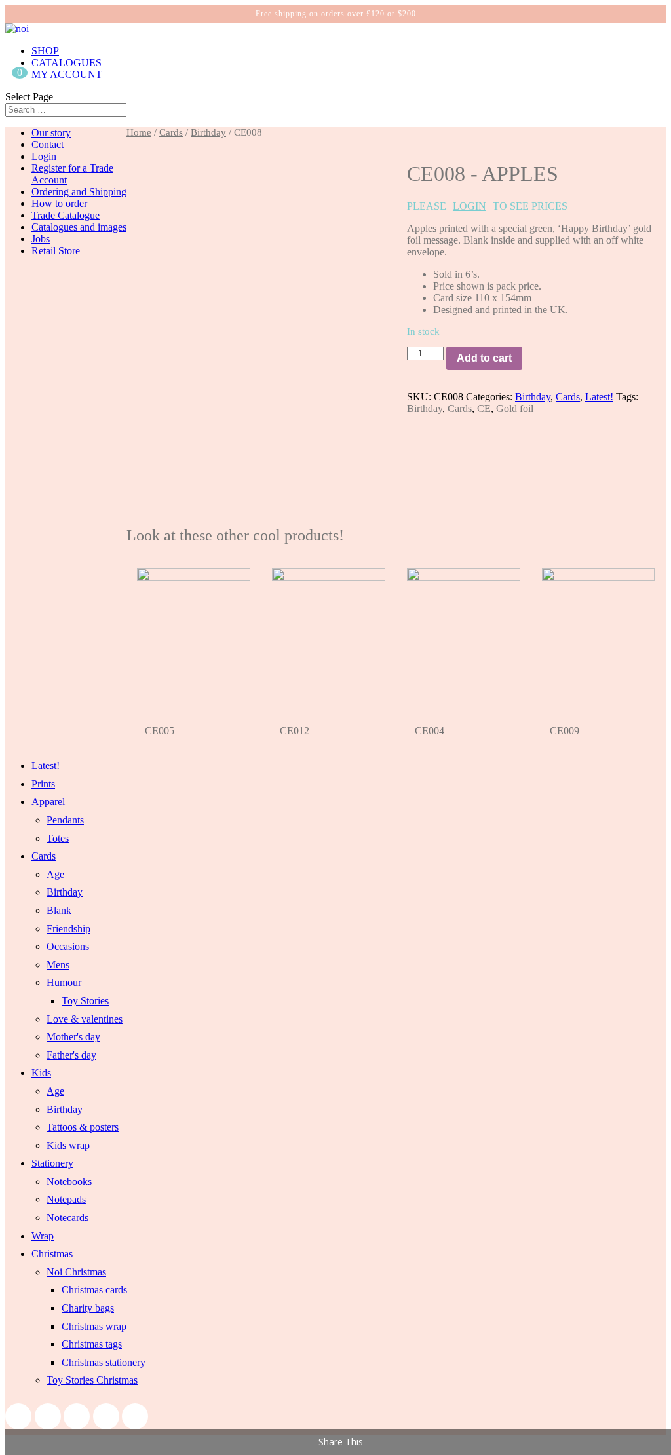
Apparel (48, 801)
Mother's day (73, 1036)
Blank (59, 910)
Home (138, 132)
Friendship (68, 928)
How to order (59, 203)
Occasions (68, 946)
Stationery (52, 1163)
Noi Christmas (76, 1271)
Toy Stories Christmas (92, 1380)
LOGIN (469, 206)
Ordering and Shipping (78, 191)
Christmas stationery (103, 1362)
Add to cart (484, 358)
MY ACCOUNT (66, 74)
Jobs (40, 238)
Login (43, 156)
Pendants (65, 819)
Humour (64, 982)
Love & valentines (85, 1019)
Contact (47, 144)
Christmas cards (94, 1289)
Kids (41, 1072)
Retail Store (55, 250)
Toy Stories (85, 1000)
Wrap (42, 1235)
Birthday (208, 132)
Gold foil (514, 408)
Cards (171, 132)
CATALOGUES (66, 62)
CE (484, 408)
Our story (51, 132)
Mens (58, 964)
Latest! (599, 396)
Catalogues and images (78, 227)
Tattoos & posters (83, 1127)
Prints (43, 783)
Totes (58, 838)
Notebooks (69, 1181)
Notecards (67, 1217)
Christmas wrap (94, 1326)
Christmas (52, 1253)
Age (55, 874)
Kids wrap (68, 1145)
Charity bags (88, 1307)
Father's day (71, 1055)
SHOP (45, 50)
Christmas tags (92, 1344)
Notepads (66, 1199)
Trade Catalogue (65, 215)
